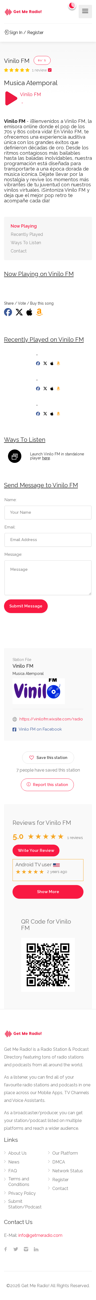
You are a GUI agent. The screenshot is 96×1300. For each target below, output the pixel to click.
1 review (40, 70)
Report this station (50, 784)
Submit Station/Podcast (25, 1204)
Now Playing (24, 226)
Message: (13, 554)
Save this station (52, 757)
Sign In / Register (25, 32)
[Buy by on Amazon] (40, 313)
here (46, 458)
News (13, 1162)
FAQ (12, 1170)
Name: (11, 499)
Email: (10, 527)
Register (60, 1179)
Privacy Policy (22, 1193)
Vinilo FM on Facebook (40, 729)
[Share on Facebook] (8, 313)
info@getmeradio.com (40, 1235)
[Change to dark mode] (72, 5)
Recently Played (27, 234)
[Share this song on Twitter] (19, 313)
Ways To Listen (26, 242)
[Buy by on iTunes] (30, 313)
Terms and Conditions (18, 1181)
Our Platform (65, 1153)
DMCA (58, 1162)
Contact (19, 251)
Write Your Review (36, 850)
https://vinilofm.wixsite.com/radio (51, 719)
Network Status (67, 1170)
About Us (17, 1153)
